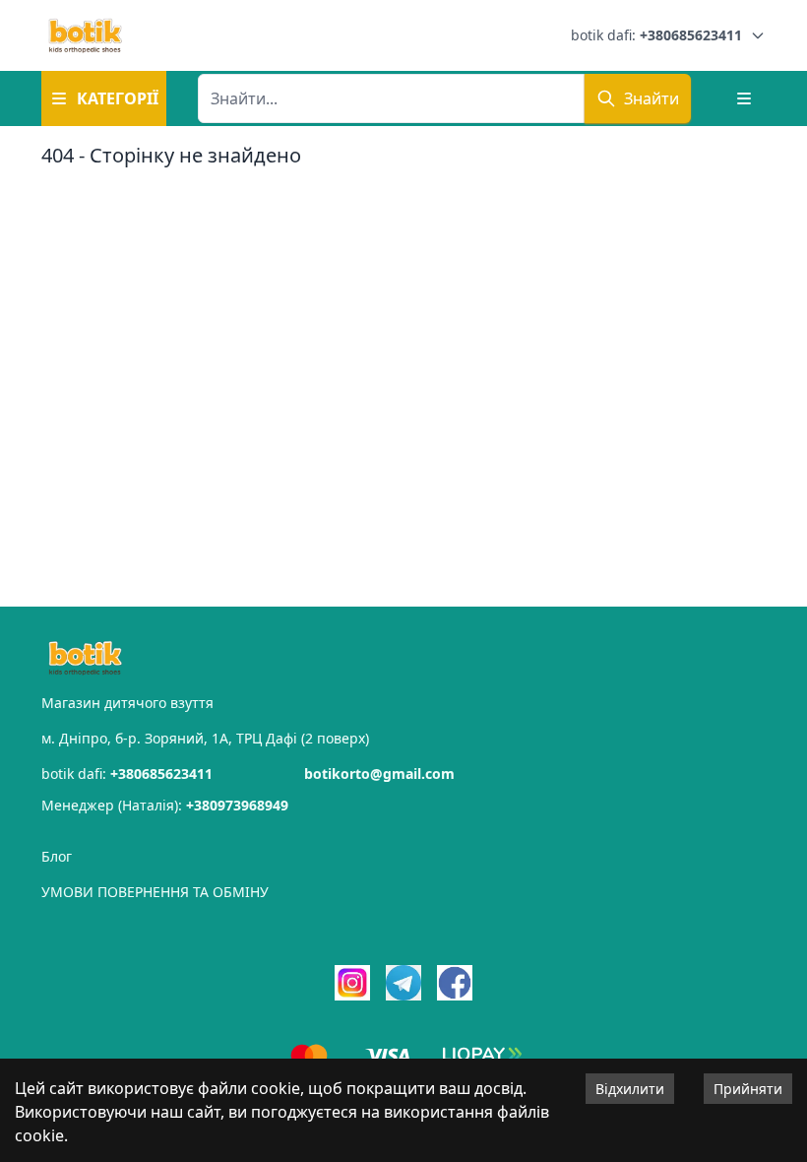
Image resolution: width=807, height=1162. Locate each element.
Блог (56, 856)
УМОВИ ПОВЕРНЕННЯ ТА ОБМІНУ (155, 891)
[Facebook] (454, 983)
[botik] (85, 35)
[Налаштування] (744, 98)
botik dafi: (656, 35)
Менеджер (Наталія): (164, 805)
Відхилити (629, 1088)
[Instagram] (352, 983)
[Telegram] (403, 983)
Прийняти (748, 1088)
